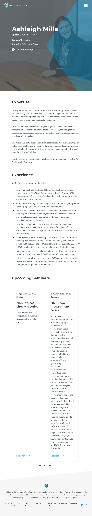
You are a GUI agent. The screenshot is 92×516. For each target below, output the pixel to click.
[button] (40, 465)
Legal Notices (28, 505)
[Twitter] (87, 505)
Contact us (73, 505)
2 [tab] (45, 465)
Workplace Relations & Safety (25, 44)
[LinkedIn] (82, 505)
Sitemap (63, 504)
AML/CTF (40, 504)
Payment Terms (52, 505)
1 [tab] (44, 465)
